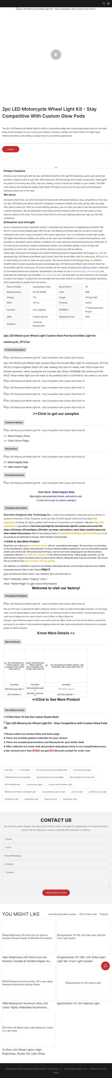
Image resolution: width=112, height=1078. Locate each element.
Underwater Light (70, 799)
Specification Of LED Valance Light (78, 1003)
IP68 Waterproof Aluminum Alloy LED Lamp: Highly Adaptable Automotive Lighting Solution (25, 1005)
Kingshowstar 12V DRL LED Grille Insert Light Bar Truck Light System (81, 959)
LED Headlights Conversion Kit (82, 777)
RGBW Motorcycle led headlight (17, 777)
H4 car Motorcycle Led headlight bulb (51, 770)
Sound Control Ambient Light (60, 784)
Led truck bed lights (34, 784)
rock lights (9, 770)
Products (104, 914)
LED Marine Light (65, 689)
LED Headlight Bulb (12, 784)
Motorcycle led (50, 799)
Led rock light (92, 271)
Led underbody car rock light (53, 792)
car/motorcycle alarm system (62, 914)
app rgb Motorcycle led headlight (50, 777)
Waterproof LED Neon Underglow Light (20, 792)
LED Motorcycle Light (97, 792)
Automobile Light (31, 799)
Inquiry (10, 149)
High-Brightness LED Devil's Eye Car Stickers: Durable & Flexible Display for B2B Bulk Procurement (26, 959)
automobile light (78, 271)
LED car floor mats (88, 914)
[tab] (56, 166)
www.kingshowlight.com (76, 1069)
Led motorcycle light (51, 275)
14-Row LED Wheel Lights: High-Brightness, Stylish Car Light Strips (23, 1051)
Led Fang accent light (82, 770)
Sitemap (93, 1069)
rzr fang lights (24, 770)
